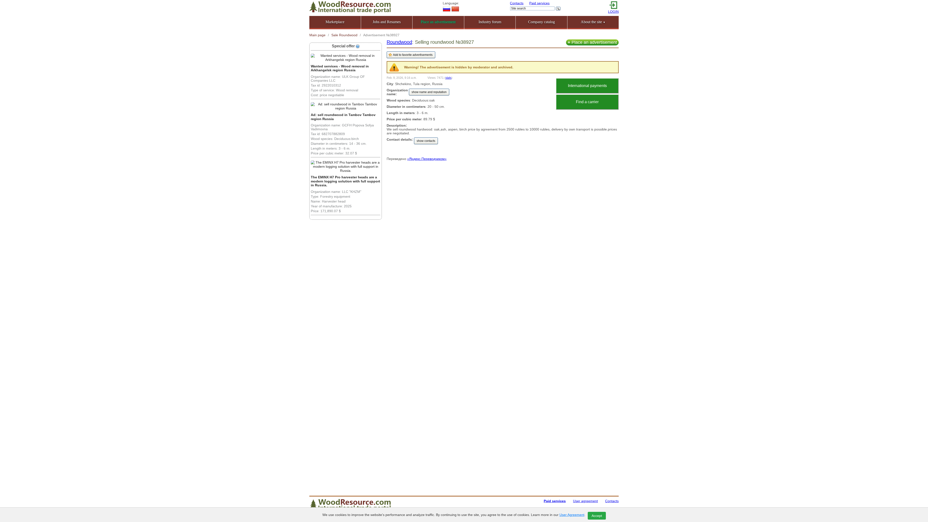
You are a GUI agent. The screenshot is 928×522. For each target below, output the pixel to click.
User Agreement (571, 515)
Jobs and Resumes (387, 22)
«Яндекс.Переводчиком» (427, 159)
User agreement (585, 501)
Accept (597, 516)
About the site (593, 22)
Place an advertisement (592, 42)
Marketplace (335, 22)
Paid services (539, 3)
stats (448, 77)
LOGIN (613, 12)
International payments (587, 86)
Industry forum (489, 22)
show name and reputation (429, 92)
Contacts (516, 3)
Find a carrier (587, 102)
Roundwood (399, 42)
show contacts (426, 141)
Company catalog (541, 22)
